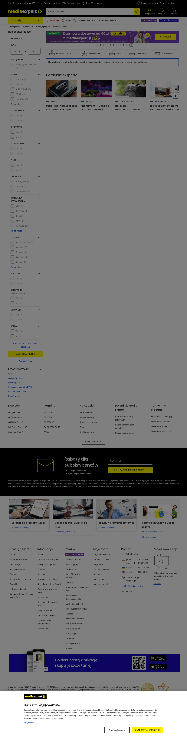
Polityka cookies (30, 722)
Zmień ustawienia (117, 730)
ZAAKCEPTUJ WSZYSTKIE (147, 730)
